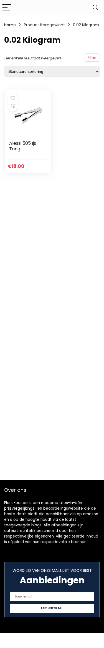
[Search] (95, 7)
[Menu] (6, 7)
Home (10, 25)
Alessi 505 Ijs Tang (22, 146)
